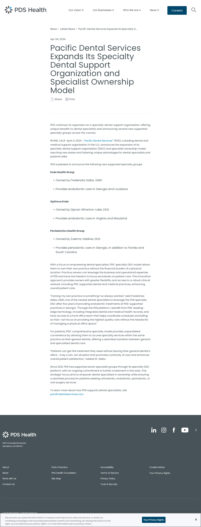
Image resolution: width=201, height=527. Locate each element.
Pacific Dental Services (98, 140)
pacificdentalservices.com (66, 394)
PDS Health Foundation (64, 472)
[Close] (196, 519)
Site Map (56, 478)
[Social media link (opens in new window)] (153, 431)
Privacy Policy (107, 478)
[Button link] (193, 10)
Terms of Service (109, 472)
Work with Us (9, 478)
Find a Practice (60, 467)
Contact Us (9, 484)
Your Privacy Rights (159, 473)
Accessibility (107, 467)
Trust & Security (108, 484)
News (5, 472)
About (6, 467)
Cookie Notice (157, 467)
